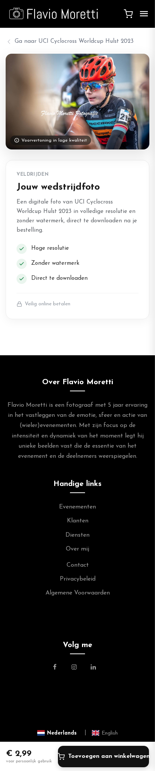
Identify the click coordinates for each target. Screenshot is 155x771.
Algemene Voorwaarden (78, 593)
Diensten (77, 535)
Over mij (77, 549)
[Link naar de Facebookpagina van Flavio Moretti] (59, 668)
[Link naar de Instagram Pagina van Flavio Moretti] (74, 668)
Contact (78, 565)
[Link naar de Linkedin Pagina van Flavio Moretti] (93, 668)
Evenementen (77, 507)
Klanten (77, 521)
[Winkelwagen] (128, 13)
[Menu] (144, 14)
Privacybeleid (78, 579)
